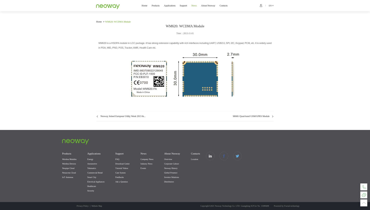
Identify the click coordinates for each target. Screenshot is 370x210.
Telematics (91, 168)
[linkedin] (210, 156)
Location (194, 159)
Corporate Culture (171, 164)
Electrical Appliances (95, 182)
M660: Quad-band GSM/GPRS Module (251, 116)
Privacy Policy (83, 206)
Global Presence (170, 173)
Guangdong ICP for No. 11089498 (255, 206)
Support (183, 5)
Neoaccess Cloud (69, 173)
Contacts (223, 5)
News (194, 5)
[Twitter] (237, 156)
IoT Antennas (67, 177)
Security (90, 191)
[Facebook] (224, 156)
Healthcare (91, 186)
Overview (168, 159)
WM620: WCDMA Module (118, 21)
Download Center (122, 164)
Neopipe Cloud (68, 168)
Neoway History (170, 168)
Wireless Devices (69, 164)
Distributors (169, 182)
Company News (146, 159)
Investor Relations (171, 177)
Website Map (96, 206)
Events (143, 168)
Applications (169, 5)
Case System (120, 173)
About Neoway (208, 5)
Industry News (146, 164)
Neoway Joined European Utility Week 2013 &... (123, 116)
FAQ (117, 159)
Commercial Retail (95, 173)
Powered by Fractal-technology (286, 206)
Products (156, 5)
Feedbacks (119, 177)
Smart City (91, 177)
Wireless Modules (69, 159)
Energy (90, 159)
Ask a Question (121, 182)
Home (144, 5)
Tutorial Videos (121, 168)
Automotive (92, 164)
